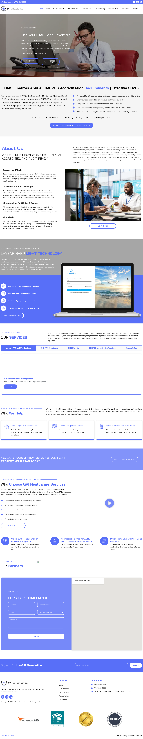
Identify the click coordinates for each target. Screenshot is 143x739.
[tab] (18, 348)
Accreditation (64, 696)
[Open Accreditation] (92, 9)
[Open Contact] (140, 9)
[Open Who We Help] (119, 9)
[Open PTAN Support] (65, 9)
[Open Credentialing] (106, 9)
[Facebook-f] (134, 2)
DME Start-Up (64, 692)
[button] (109, 503)
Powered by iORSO (8, 735)
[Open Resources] (131, 9)
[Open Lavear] (51, 9)
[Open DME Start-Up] (79, 9)
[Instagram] (137, 2)
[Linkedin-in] (141, 2)
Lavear (61, 685)
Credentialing (63, 700)
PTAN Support (64, 689)
